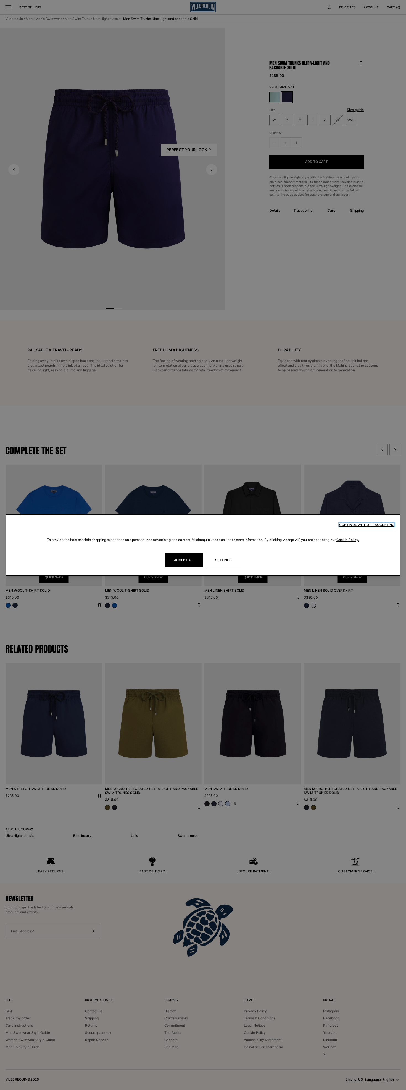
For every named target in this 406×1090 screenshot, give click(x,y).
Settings (223, 560)
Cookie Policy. (347, 540)
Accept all (184, 560)
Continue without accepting (366, 525)
